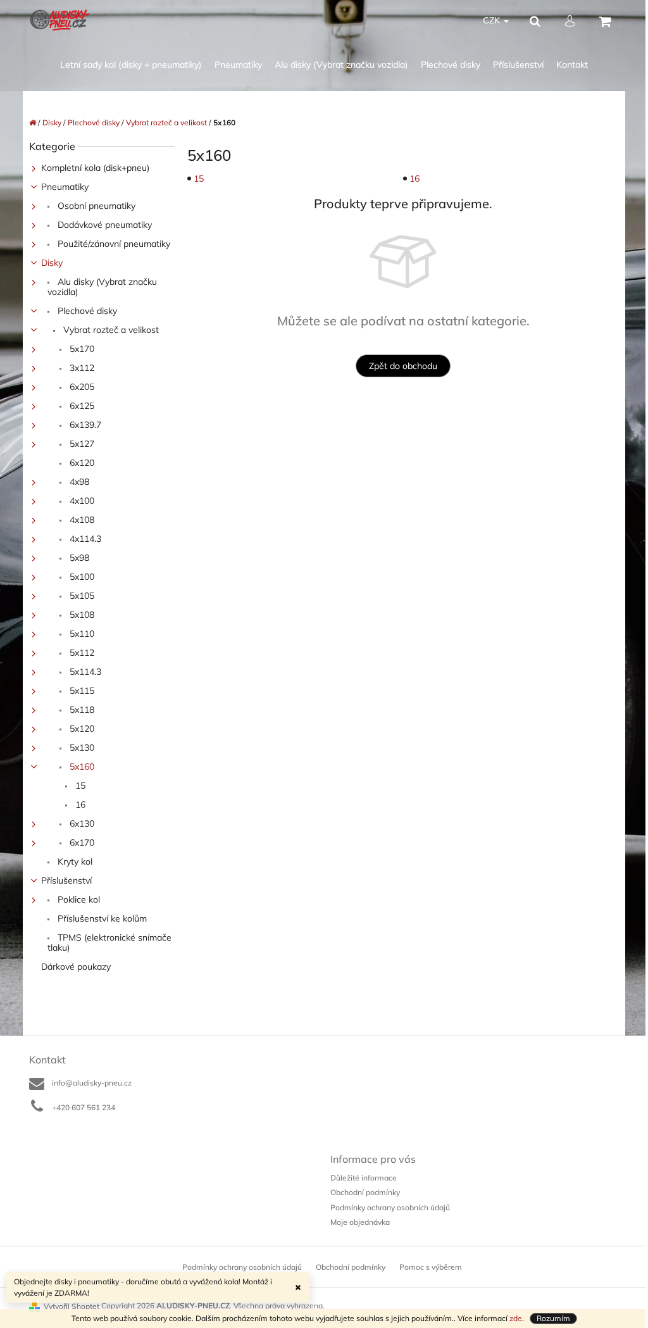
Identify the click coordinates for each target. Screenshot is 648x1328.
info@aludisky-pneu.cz (92, 1082)
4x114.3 (84, 538)
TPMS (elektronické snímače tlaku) (109, 942)
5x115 (80, 690)
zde (515, 1318)
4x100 (80, 500)
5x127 (80, 443)
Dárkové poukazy (76, 966)
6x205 (80, 386)
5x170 (80, 348)
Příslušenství (66, 880)
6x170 (80, 842)
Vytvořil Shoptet (71, 1306)
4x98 (78, 481)
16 (79, 804)
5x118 (80, 709)
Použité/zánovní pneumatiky (112, 243)
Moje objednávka (360, 1222)
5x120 (80, 728)
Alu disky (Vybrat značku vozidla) (102, 287)
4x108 (80, 519)
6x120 (80, 462)
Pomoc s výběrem (430, 1267)
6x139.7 (84, 424)
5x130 (80, 747)
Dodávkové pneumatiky (103, 224)
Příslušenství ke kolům (101, 918)
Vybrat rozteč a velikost (110, 329)
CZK (492, 20)
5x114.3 (84, 671)
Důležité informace (363, 1177)
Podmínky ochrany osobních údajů (390, 1207)
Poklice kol (77, 899)
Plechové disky (86, 310)
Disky (52, 262)
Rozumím (553, 1318)
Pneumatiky (65, 186)
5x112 (80, 652)
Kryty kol (73, 861)
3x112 (80, 367)
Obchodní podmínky (365, 1192)
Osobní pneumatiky (95, 205)
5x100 (80, 576)
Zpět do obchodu (403, 366)
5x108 (80, 614)
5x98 (78, 557)
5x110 (80, 633)
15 (79, 785)
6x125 (80, 405)
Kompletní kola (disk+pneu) (95, 167)
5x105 (80, 595)
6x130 (80, 823)
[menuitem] (131, 65)
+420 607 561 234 (83, 1107)
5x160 (80, 766)
